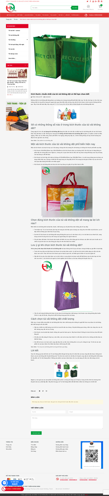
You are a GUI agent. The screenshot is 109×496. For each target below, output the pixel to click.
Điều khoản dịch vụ (61, 451)
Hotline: (95, 15)
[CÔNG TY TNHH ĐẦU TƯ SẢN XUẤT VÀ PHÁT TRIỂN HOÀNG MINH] (17, 8)
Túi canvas (45, 15)
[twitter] (87, 1)
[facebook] (90, 1)
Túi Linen (38, 15)
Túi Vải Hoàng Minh (60, 104)
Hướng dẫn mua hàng (62, 444)
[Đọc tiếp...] (10, 94)
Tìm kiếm (33, 444)
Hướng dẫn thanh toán (62, 447)
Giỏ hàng (33, 451)
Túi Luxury (53, 15)
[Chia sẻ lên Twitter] (42, 391)
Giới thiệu (20, 15)
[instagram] (98, 1)
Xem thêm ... (12, 58)
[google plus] (96, 1)
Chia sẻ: (33, 391)
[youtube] (93, 1)
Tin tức (61, 15)
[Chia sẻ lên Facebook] (39, 391)
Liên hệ (67, 15)
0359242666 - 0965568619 (68, 480)
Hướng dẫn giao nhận (62, 449)
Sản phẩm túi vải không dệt (45, 140)
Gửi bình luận (36, 433)
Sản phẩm (9, 449)
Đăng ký (91, 9)
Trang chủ (11, 15)
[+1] (46, 391)
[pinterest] (101, 1)
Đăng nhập (85, 9)
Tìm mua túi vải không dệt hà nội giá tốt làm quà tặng (52, 347)
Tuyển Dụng (75, 15)
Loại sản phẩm (29, 15)
